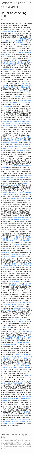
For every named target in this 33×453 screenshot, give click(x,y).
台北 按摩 (15, 356)
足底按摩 (17, 364)
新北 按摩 (4, 106)
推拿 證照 (18, 254)
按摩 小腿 (16, 337)
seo (22, 177)
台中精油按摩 (20, 331)
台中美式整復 (17, 41)
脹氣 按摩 (4, 241)
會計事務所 (28, 141)
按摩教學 (12, 62)
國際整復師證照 (8, 339)
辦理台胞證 (25, 85)
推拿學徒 (8, 87)
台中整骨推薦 (26, 321)
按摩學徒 (16, 304)
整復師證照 (4, 54)
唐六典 (27, 416)
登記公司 (9, 106)
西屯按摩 (22, 39)
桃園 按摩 (10, 383)
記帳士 (23, 396)
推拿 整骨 (18, 237)
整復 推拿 (22, 241)
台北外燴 (5, 156)
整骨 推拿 (4, 85)
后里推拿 (23, 87)
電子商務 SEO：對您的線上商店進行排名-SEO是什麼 (16, 4)
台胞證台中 (26, 193)
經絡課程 (16, 141)
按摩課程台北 (28, 62)
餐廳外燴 (9, 139)
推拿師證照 (27, 239)
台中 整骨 (14, 102)
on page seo (10, 148)
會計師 (15, 185)
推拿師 (28, 398)
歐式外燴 (17, 87)
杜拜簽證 (20, 146)
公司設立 (24, 254)
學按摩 (13, 87)
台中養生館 (7, 266)
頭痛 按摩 (15, 194)
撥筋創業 (8, 102)
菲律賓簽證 (4, 31)
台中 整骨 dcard (15, 264)
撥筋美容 (10, 125)
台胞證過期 (22, 83)
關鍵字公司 (12, 319)
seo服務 (21, 239)
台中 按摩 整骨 (19, 62)
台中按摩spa (12, 198)
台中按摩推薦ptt (6, 69)
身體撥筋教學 (9, 421)
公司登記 (13, 31)
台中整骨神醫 (13, 143)
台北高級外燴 (9, 179)
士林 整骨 (26, 367)
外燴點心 (17, 354)
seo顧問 (5, 41)
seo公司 (19, 144)
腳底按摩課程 (23, 166)
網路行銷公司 (19, 96)
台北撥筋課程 (20, 256)
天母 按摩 (4, 64)
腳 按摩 (3, 344)
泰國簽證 (19, 102)
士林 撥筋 (29, 87)
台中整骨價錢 (26, 356)
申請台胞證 (9, 248)
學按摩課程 (10, 64)
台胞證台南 (7, 367)
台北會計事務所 (9, 177)
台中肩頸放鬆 (5, 256)
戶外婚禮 (22, 141)
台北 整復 (4, 383)
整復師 (8, 344)
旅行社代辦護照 (22, 266)
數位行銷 (6, 398)
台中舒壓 (9, 194)
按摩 (8, 62)
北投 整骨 (15, 146)
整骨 (2, 367)
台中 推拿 (20, 52)
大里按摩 (24, 285)
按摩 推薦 (24, 237)
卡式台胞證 (24, 183)
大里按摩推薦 (9, 185)
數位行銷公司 (21, 198)
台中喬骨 (11, 302)
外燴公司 (10, 304)
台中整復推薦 (18, 321)
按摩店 (20, 356)
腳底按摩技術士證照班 (22, 43)
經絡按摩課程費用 (24, 123)
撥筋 (27, 302)
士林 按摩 (26, 137)
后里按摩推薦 (21, 150)
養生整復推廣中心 (26, 366)
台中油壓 (16, 421)
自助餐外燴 (12, 219)
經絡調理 (14, 218)
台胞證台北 (15, 166)
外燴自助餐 (23, 100)
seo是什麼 (26, 102)
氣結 (6, 127)
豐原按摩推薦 (5, 143)
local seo (16, 241)
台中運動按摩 (27, 52)
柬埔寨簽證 (12, 256)
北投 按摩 (11, 423)
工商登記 (10, 41)
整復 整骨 (23, 264)
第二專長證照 (10, 419)
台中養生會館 (12, 358)
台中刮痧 (9, 146)
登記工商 (8, 193)
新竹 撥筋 (5, 239)
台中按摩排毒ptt (20, 342)
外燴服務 (3, 356)
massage (18, 285)
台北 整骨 (28, 381)
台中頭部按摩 (13, 121)
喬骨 (8, 121)
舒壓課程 (20, 139)
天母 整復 (10, 123)
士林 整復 (18, 281)
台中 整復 (29, 83)
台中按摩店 (19, 319)
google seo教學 (6, 327)
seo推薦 (3, 193)
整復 (4, 102)
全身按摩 (24, 219)
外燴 (9, 31)
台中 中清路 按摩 (14, 239)
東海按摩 (20, 64)
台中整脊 (20, 45)
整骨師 (16, 64)
